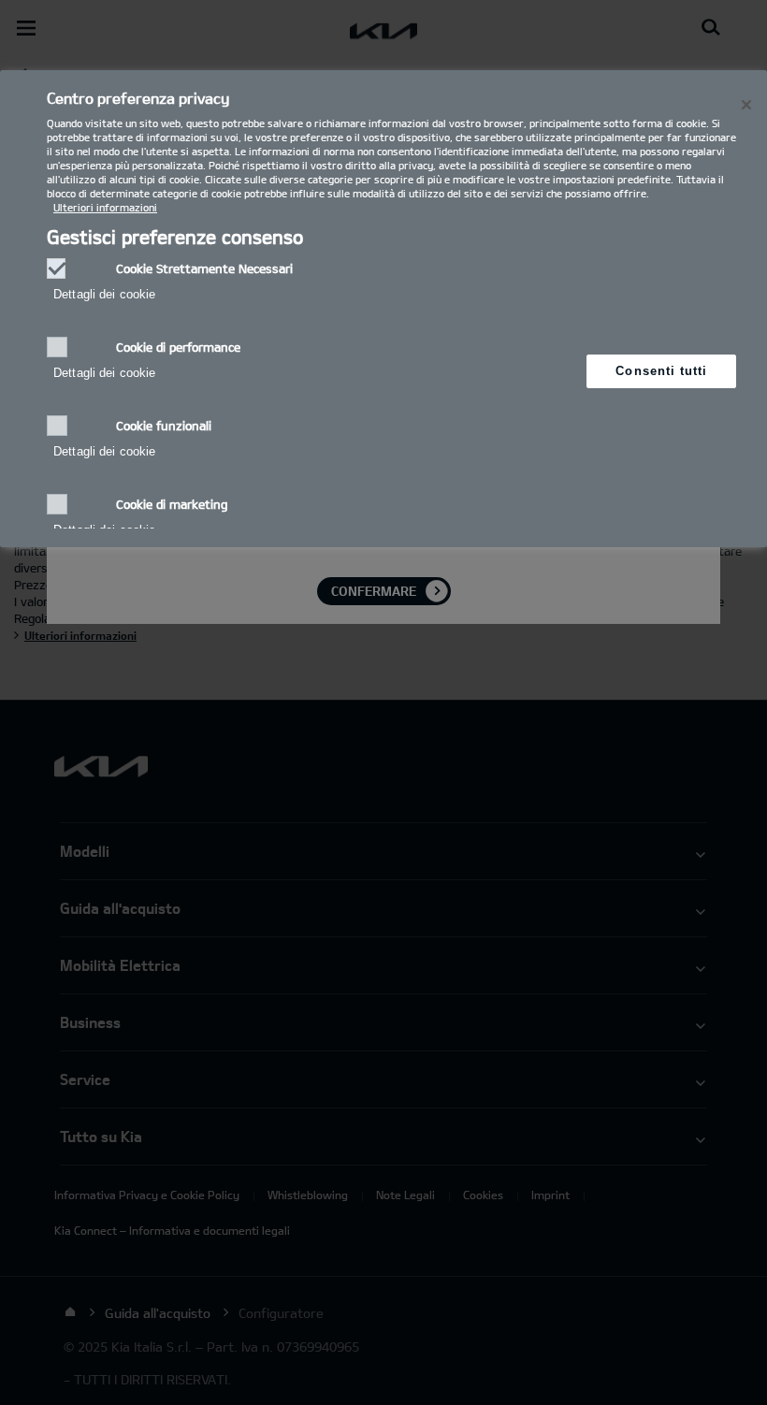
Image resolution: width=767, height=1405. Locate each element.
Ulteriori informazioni (105, 207)
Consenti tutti (661, 371)
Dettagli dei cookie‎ (104, 294)
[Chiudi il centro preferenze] (746, 104)
